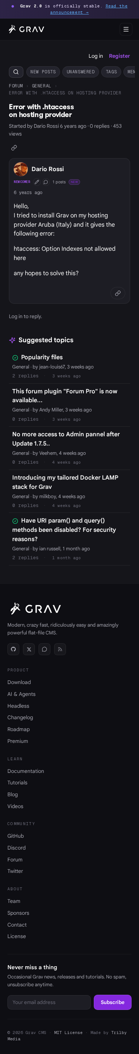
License (16, 936)
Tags (111, 71)
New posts (43, 71)
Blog (12, 794)
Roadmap (18, 729)
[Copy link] (14, 147)
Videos (15, 806)
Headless (18, 706)
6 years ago (28, 192)
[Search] (16, 72)
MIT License (68, 1032)
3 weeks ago (66, 375)
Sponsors (18, 913)
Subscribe (113, 1002)
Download (19, 682)
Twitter (15, 871)
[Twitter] (29, 649)
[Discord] (44, 649)
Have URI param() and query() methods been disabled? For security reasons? (64, 530)
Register (119, 56)
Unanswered (81, 71)
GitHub (15, 836)
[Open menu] (126, 29)
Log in (96, 56)
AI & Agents (21, 694)
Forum (16, 86)
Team (13, 901)
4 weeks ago (66, 462)
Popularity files (42, 357)
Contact (17, 924)
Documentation (25, 771)
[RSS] (60, 649)
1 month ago (66, 557)
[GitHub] (13, 649)
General (42, 86)
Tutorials (17, 782)
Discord (16, 847)
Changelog (20, 717)
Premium (17, 741)
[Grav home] (25, 29)
